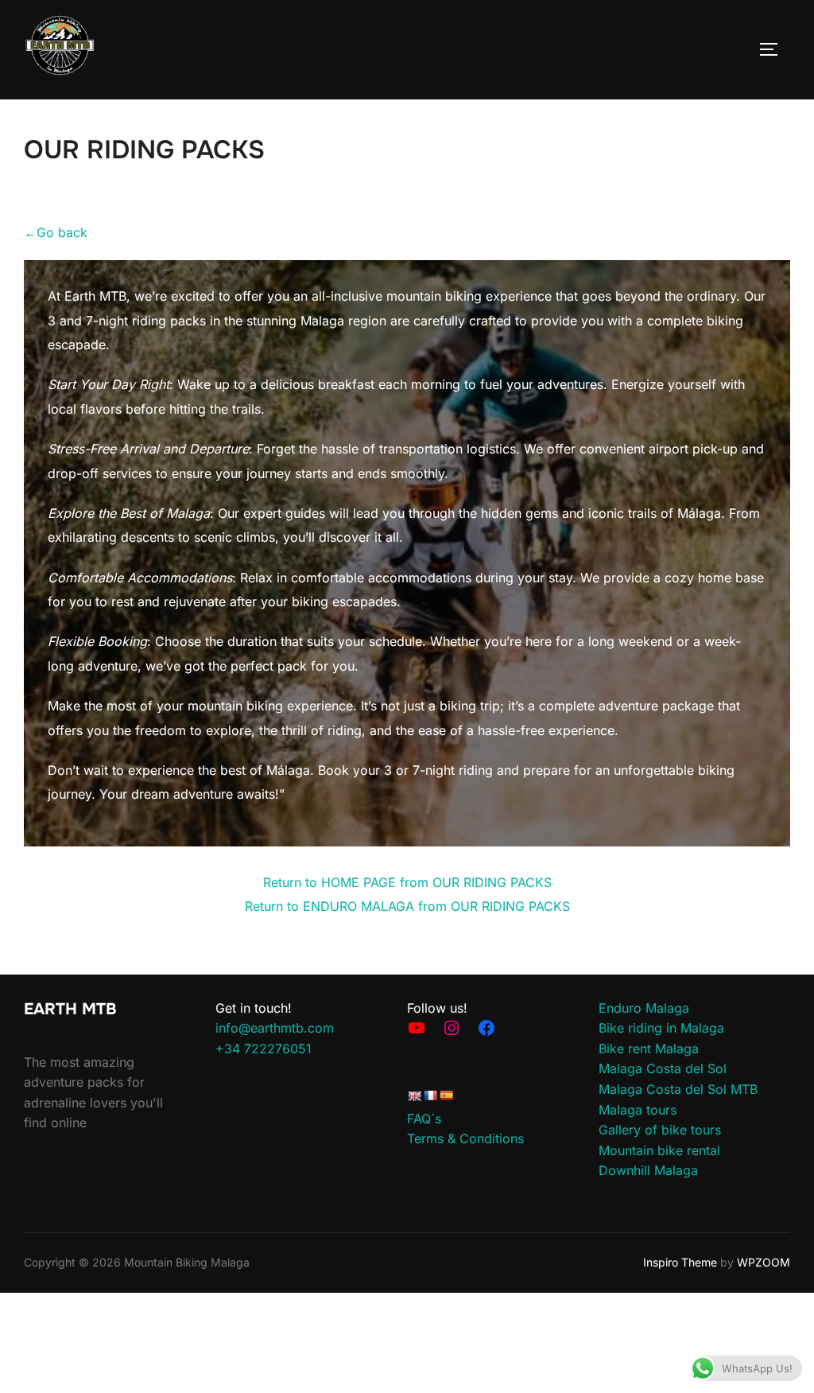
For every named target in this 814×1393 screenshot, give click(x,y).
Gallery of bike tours (660, 1130)
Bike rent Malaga (649, 1048)
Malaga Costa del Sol (663, 1068)
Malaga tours (637, 1110)
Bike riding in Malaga (661, 1028)
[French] (430, 1095)
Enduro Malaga (644, 1008)
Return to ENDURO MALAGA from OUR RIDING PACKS (407, 906)
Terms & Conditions (465, 1138)
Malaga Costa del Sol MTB (678, 1089)
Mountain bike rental (659, 1150)
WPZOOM (763, 1262)
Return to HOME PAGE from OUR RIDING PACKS (407, 882)
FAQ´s (424, 1118)
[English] (414, 1096)
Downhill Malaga (648, 1170)
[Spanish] (446, 1095)
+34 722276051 (263, 1048)
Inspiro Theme (680, 1262)
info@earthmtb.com (274, 1028)
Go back (55, 232)
